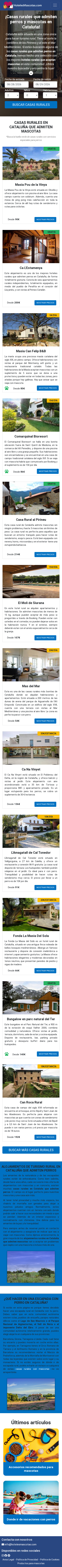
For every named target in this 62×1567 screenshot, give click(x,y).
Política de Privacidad (27, 1559)
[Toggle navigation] (55, 5)
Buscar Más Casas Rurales (31, 1150)
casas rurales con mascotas (32, 1369)
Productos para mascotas (31, 1563)
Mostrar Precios (45, 219)
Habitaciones (50, 90)
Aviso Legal (8, 1559)
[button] (31, 73)
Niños (27, 90)
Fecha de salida (42, 79)
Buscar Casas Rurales (31, 105)
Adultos (9, 90)
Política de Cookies (49, 1559)
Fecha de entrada (14, 79)
